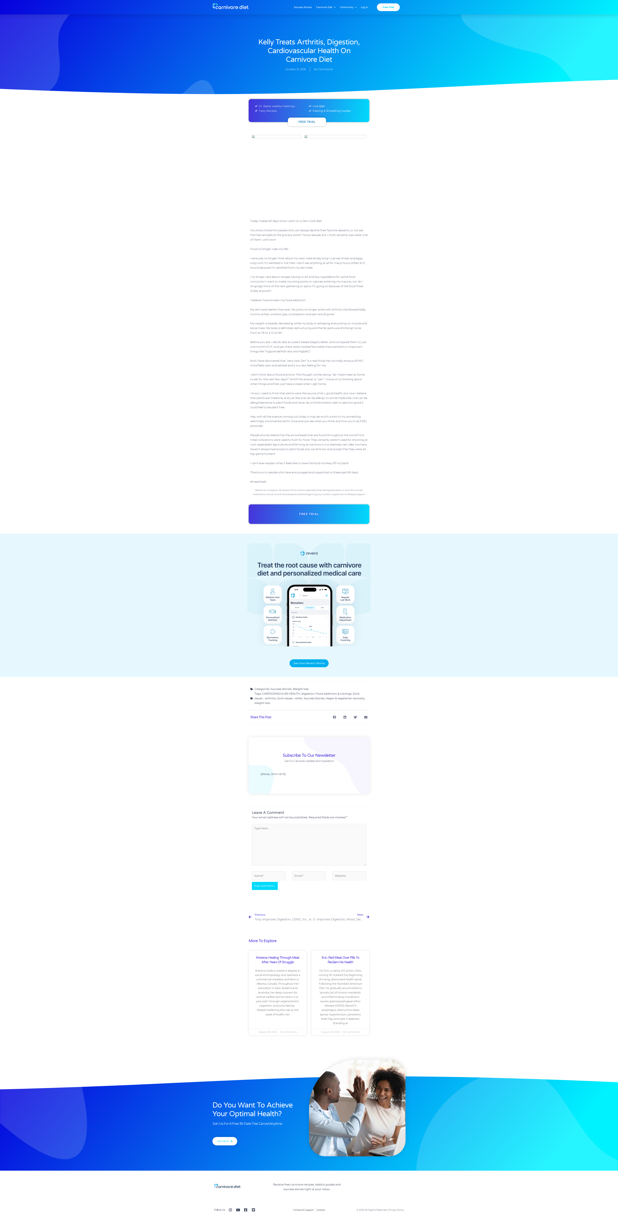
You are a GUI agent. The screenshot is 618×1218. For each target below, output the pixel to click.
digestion (307, 693)
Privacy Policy (396, 1209)
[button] (334, 717)
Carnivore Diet (324, 7)
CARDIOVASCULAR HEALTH (281, 693)
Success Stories (303, 7)
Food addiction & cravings (333, 693)
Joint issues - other (289, 698)
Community (346, 7)
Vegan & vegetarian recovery (345, 698)
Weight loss (301, 689)
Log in (364, 7)
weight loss (262, 703)
